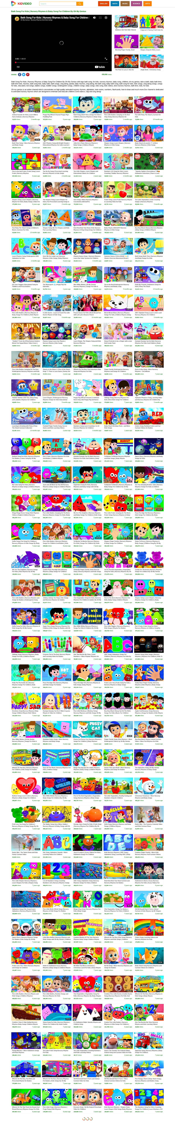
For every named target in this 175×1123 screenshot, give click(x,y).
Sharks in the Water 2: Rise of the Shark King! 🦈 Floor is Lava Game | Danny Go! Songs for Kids (56, 371)
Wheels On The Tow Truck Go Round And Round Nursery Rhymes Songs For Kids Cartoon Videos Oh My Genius (26, 1109)
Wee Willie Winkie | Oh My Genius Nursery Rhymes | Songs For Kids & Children (86, 286)
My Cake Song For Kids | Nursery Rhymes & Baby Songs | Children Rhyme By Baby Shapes (26, 487)
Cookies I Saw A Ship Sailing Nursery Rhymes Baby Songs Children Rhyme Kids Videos (25, 1024)
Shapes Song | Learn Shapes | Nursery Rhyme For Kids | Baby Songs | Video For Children (26, 202)
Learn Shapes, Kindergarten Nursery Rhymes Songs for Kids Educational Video (55, 400)
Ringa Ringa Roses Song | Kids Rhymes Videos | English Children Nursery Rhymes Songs (25, 515)
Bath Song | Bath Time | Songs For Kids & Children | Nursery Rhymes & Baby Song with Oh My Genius (87, 117)
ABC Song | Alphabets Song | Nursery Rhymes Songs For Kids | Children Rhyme (86, 883)
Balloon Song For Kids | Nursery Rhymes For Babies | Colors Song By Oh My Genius (26, 458)
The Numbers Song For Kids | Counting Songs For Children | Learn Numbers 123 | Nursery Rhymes (148, 1109)
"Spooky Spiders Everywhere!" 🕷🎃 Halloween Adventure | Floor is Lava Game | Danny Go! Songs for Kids (147, 173)
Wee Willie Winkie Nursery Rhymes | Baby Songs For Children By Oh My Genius (55, 798)
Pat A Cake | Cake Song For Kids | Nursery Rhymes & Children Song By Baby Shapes (147, 628)
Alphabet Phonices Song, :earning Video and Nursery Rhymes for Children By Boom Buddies (148, 400)
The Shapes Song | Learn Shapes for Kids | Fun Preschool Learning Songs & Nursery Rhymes (56, 202)
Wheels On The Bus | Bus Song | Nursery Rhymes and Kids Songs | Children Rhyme (118, 939)
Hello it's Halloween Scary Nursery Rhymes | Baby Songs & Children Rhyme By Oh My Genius (57, 968)
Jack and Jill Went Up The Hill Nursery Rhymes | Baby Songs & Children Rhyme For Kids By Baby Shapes (57, 487)
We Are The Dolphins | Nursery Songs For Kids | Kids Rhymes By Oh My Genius (25, 572)
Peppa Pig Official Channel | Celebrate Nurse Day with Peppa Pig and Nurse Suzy (86, 400)
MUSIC (125, 4)
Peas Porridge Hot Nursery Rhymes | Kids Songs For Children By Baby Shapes (147, 515)
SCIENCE (136, 4)
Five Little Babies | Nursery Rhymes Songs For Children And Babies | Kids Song (55, 543)
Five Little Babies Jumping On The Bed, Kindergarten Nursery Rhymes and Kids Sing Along (25, 371)
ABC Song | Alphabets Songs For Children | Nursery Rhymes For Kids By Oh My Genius (117, 656)
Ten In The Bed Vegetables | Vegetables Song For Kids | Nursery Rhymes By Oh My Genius (117, 572)
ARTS (147, 4)
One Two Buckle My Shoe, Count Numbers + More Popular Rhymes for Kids (86, 656)
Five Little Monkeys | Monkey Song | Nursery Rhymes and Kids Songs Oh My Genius (87, 713)
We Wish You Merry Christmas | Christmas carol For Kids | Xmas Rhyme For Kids (87, 968)
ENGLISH (103, 4)
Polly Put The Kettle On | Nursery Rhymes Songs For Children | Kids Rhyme (23, 685)
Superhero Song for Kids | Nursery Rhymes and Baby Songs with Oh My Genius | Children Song (86, 487)
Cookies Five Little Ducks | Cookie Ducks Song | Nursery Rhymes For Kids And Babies (118, 996)
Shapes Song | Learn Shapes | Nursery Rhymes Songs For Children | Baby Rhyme (148, 600)
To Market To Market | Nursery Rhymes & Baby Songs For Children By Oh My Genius (118, 487)
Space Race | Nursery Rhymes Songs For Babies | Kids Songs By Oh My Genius (25, 939)
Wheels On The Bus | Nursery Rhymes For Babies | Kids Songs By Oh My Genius (56, 1081)
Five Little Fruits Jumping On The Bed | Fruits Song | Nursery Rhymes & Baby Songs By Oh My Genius (117, 515)
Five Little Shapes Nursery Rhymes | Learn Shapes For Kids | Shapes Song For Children (25, 883)
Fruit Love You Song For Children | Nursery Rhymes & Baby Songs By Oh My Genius (25, 826)
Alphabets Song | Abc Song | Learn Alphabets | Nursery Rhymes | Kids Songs (24, 911)
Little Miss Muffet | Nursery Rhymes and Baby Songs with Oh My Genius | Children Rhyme (57, 939)
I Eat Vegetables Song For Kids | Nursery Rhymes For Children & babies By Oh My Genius (87, 600)
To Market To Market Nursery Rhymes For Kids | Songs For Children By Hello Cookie (86, 543)
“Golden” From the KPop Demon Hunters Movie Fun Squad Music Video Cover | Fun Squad (26, 343)
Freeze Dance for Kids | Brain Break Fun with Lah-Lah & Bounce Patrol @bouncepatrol (87, 315)
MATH (114, 4)
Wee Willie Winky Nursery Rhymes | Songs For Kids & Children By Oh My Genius (86, 628)
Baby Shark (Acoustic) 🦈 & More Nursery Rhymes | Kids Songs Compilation (146, 145)
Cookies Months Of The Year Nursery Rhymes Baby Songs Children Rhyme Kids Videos (86, 939)
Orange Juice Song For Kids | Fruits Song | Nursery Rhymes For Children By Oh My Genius (87, 826)
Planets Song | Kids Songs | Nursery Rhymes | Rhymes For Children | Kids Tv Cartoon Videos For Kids (148, 656)
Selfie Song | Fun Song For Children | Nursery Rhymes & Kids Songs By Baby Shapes (26, 543)
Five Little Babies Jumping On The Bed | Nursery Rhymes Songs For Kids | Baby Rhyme (56, 515)
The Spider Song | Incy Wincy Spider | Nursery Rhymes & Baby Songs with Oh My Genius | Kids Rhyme (56, 826)
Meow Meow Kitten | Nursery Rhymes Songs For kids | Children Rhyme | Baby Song (117, 315)
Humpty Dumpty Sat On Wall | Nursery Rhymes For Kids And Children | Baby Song (148, 343)
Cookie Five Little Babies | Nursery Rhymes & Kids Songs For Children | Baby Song (116, 1024)
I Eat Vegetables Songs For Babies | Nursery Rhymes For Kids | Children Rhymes (116, 911)
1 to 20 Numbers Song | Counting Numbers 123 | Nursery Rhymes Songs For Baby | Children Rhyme (56, 883)
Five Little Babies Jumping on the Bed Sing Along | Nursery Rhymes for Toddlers (117, 117)
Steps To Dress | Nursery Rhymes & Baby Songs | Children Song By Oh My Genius (148, 543)
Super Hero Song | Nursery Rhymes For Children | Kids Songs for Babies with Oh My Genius (56, 628)
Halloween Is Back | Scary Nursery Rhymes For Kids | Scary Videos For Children (147, 883)
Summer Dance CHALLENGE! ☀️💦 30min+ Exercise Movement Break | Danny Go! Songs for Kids (116, 258)
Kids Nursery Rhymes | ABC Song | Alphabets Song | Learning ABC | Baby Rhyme (117, 854)
